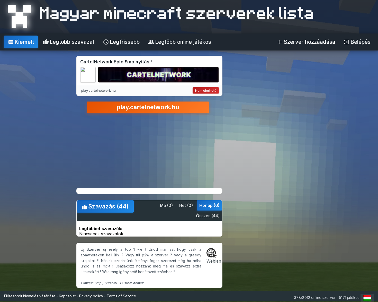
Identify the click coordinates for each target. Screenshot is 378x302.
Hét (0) (186, 205)
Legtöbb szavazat (68, 42)
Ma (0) (166, 205)
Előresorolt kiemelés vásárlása (29, 296)
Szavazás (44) (105, 206)
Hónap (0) (209, 205)
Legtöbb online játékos (179, 42)
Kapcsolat (67, 296)
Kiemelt (20, 42)
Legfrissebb (121, 42)
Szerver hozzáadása (306, 42)
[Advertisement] (327, 132)
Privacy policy (91, 296)
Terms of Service (121, 296)
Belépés (357, 42)
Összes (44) (208, 215)
